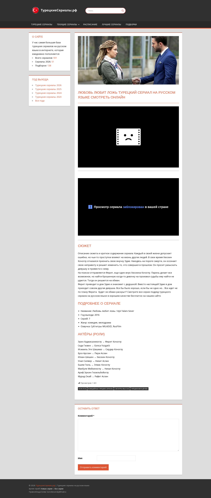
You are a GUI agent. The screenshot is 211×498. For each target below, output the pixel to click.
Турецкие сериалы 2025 (48, 89)
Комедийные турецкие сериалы (100, 389)
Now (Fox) (82, 389)
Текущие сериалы (67, 24)
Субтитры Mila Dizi (122, 389)
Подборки (131, 24)
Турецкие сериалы (41, 24)
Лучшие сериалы (111, 24)
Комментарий (86, 416)
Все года (39, 100)
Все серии (58, 488)
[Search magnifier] (122, 10)
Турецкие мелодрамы (139, 389)
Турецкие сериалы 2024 (48, 92)
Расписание (90, 24)
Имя (80, 458)
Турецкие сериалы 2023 (48, 96)
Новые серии (46, 488)
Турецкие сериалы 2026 (48, 85)
